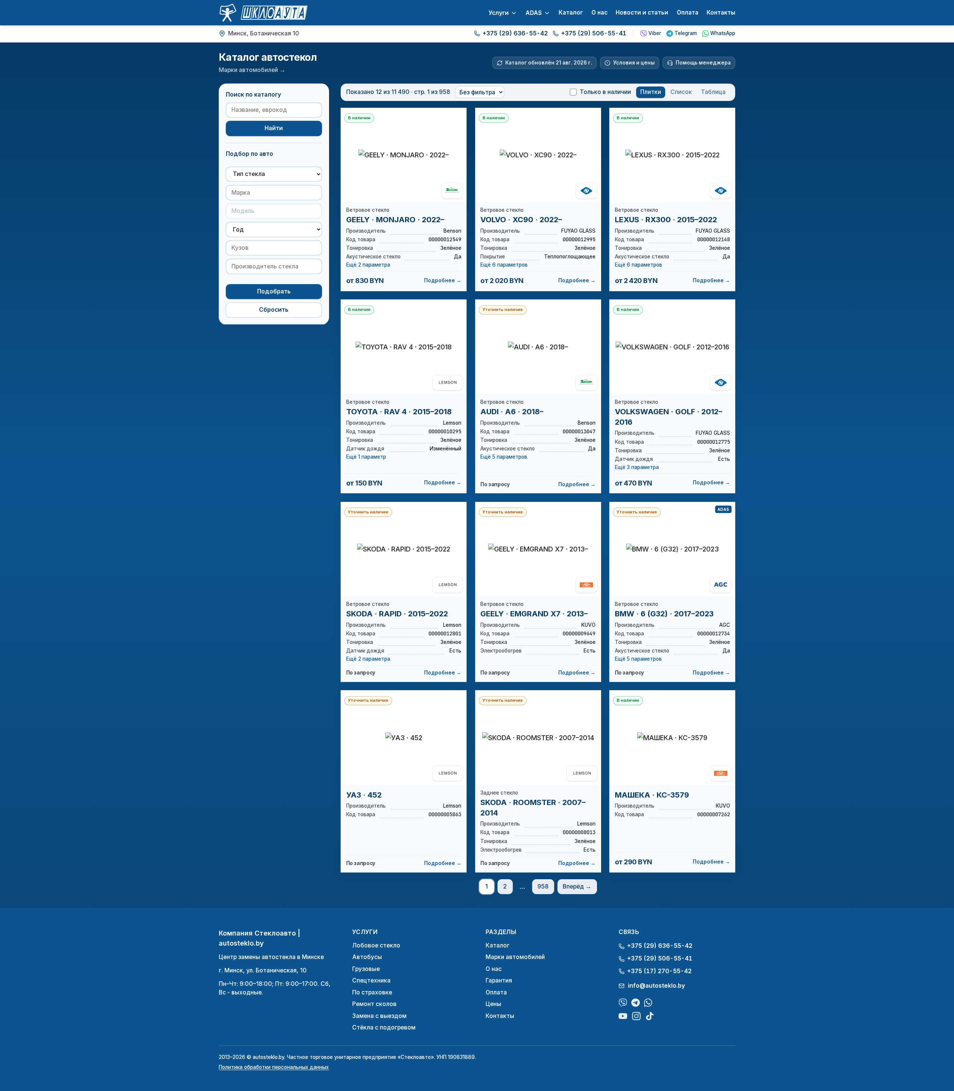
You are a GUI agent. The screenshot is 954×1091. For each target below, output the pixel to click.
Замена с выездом (379, 1015)
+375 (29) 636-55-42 (515, 33)
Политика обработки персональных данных (274, 1067)
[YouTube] (623, 1016)
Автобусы (367, 956)
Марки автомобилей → (252, 69)
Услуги (499, 12)
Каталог (571, 12)
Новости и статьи (642, 12)
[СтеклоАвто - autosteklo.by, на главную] (263, 12)
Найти (274, 128)
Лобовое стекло (376, 945)
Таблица (713, 91)
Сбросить (273, 309)
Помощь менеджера (703, 63)
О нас (599, 12)
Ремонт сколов (374, 1003)
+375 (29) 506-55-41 (593, 33)
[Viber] (623, 1003)
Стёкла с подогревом (384, 1027)
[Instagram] (636, 1016)
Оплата (687, 12)
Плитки (650, 91)
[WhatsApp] (648, 1003)
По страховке (372, 992)
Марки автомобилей (515, 956)
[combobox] (274, 192)
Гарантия (499, 980)
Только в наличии (605, 91)
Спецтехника (371, 980)
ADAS (533, 12)
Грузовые (366, 968)
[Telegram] (635, 1003)
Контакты (721, 12)
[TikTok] (649, 1016)
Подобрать (274, 291)
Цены (493, 1003)
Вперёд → (577, 886)
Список (681, 91)
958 (543, 886)
